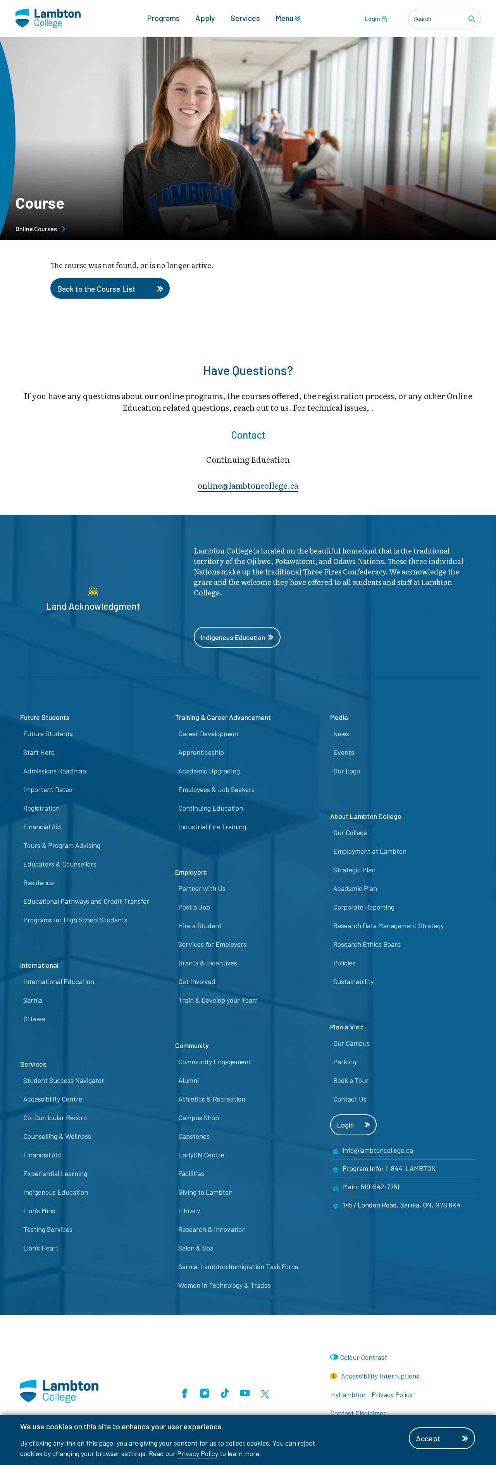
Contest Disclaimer (358, 1413)
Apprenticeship (201, 752)
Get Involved (196, 981)
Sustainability (353, 981)
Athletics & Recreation (211, 1099)
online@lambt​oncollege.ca (248, 485)
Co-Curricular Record (55, 1117)
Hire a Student (200, 925)
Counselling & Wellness (57, 1136)
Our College (350, 832)
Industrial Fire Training (212, 826)
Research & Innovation (212, 1229)
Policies (344, 962)
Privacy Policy (197, 1453)
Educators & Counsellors (59, 864)
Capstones (194, 1136)
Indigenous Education (233, 637)
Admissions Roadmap (54, 770)
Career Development (208, 733)
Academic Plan (355, 888)
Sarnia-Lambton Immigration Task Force (238, 1266)
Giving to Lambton (205, 1192)
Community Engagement (214, 1061)
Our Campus (351, 1043)
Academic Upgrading (209, 770)
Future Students (48, 733)
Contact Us (350, 1099)
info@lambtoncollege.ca (378, 1150)
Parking (344, 1061)
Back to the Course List (96, 288)
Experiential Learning (55, 1173)
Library (189, 1210)
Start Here (39, 752)
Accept (428, 1438)
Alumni (188, 1080)
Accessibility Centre (52, 1099)
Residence (38, 882)
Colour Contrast (363, 1357)
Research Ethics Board (367, 944)
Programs (163, 17)
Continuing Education (210, 808)
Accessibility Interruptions (379, 1376)
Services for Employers (212, 944)
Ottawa (34, 1018)
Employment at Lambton (369, 851)
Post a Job (194, 907)
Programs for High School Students (75, 919)
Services (245, 17)
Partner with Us (202, 888)
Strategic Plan (354, 869)
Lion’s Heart (41, 1248)
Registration (41, 808)
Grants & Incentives (207, 962)
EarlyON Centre (201, 1154)
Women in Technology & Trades (224, 1285)
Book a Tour (351, 1080)
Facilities (191, 1173)
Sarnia (32, 1000)
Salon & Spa (196, 1248)
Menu (285, 17)
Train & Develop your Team (218, 1000)
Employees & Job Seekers (216, 789)
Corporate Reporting (363, 907)
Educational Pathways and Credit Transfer (86, 901)
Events (343, 752)
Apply (205, 17)
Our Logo (346, 770)
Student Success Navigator (63, 1080)
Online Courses (36, 228)
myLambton (347, 1394)
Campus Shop (198, 1117)
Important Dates (47, 789)
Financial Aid (42, 826)
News (341, 733)
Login (373, 18)
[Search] (472, 18)
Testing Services (47, 1229)
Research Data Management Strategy (388, 925)
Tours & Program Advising (61, 845)
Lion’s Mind (39, 1210)
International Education (58, 981)
